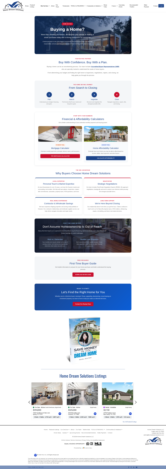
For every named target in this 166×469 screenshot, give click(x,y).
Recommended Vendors (134, 6)
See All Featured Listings (130, 422)
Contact (110, 432)
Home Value (105, 6)
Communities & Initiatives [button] (94, 6)
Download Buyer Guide (83, 274)
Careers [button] (114, 6)
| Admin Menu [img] (88, 448)
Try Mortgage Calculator (60, 156)
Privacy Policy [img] (86, 440)
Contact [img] (155, 6)
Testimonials (66, 6)
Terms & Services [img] (76, 440)
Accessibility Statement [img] (98, 440)
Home (27, 6)
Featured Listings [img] (32, 6)
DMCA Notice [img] (65, 440)
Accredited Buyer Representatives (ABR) (105, 66)
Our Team (57, 6)
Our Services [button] (45, 6)
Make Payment (146, 6)
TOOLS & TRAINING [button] (77, 6)
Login (161, 6)
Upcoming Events (122, 6)
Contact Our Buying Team (83, 304)
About (52, 6)
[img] (79, 448)
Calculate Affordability (106, 158)
